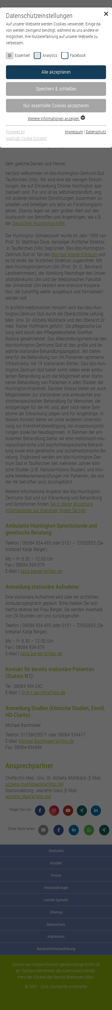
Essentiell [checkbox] (22, 55)
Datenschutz (96, 131)
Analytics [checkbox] (49, 55)
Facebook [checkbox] (78, 55)
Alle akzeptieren (56, 72)
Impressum (74, 131)
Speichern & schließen (56, 89)
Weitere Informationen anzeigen (54, 118)
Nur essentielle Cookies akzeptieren (56, 105)
